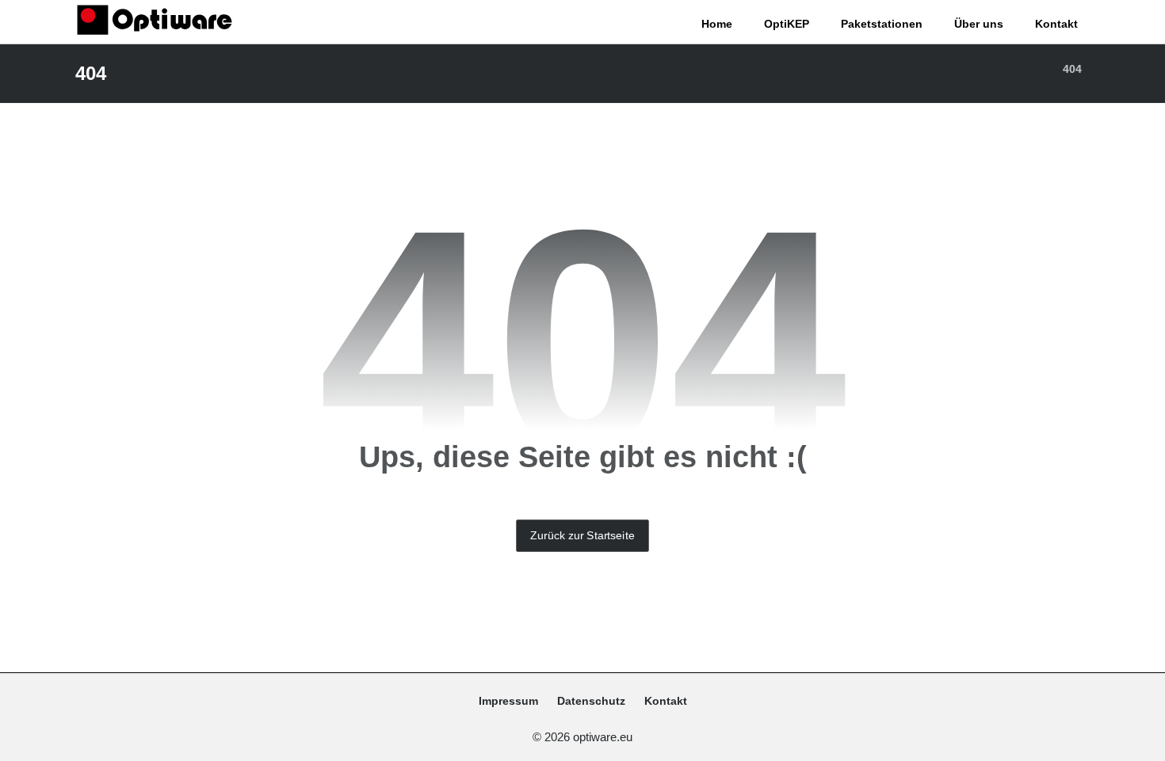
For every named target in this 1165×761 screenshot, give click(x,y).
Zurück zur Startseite (582, 535)
